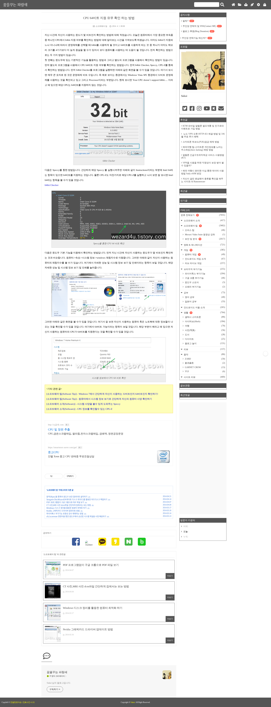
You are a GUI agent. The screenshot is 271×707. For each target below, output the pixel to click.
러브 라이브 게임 (204, 263)
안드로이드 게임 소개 (204, 259)
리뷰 (204, 349)
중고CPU (53, 452)
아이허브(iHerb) (204, 321)
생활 (204, 312)
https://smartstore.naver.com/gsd (62, 447)
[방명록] (246, 4)
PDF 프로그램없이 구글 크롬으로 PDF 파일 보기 (65, 502)
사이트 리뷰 (204, 377)
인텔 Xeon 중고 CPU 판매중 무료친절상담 (71, 456)
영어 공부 (204, 297)
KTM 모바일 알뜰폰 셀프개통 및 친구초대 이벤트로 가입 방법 (202, 127)
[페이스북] (76, 542)
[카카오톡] (102, 542)
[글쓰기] (252, 4)
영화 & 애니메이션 (204, 244)
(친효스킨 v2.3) (28, 702)
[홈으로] (233, 4)
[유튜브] (206, 109)
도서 (204, 334)
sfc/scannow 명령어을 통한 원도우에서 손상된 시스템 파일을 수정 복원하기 (76, 516)
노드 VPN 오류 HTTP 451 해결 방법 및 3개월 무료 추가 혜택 (203, 135)
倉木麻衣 (204, 363)
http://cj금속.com (56, 425)
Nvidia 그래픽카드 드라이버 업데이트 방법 (63, 510)
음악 (204, 354)
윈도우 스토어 (204, 282)
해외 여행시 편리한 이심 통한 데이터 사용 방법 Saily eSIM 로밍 (202, 172)
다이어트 (204, 339)
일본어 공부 (204, 301)
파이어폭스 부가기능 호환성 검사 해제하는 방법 (64, 513)
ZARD (204, 359)
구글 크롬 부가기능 (204, 278)
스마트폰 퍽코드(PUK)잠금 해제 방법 (201, 142)
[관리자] (258, 4)
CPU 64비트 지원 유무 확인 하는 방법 (109, 18)
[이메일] (221, 109)
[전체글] (239, 4)
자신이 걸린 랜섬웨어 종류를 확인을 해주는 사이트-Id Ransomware (202, 180)
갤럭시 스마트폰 (204, 317)
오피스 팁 (204, 230)
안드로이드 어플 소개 (204, 307)
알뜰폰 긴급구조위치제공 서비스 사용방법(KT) (202, 156)
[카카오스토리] (115, 542)
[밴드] (142, 542)
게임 (204, 250)
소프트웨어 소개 (204, 220)
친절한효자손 (16, 702)
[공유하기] (55, 476)
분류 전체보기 (203, 215)
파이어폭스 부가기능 (204, 273)
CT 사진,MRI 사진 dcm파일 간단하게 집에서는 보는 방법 (68, 505)
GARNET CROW (204, 367)
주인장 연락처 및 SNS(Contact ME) (202, 26)
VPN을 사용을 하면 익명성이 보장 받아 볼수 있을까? (202, 164)
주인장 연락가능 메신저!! (196, 38)
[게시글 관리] (59, 476)
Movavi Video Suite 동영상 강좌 (204, 234)
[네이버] (129, 542)
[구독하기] (265, 353)
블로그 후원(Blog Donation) (198, 31)
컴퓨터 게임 (204, 254)
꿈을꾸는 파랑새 (15, 4)
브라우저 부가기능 (204, 269)
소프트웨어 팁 (101, 26)
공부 (204, 292)
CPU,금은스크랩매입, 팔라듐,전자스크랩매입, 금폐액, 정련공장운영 (85, 433)
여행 (204, 326)
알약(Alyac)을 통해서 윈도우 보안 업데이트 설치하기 (66, 496)
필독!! (188, 21)
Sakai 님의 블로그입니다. (59, 683)
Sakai (133, 702)
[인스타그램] (199, 109)
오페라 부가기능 (204, 286)
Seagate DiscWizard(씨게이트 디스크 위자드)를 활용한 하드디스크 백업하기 (76, 499)
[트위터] (89, 543)
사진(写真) (204, 330)
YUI (204, 371)
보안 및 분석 (204, 239)
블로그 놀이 (204, 343)
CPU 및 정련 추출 (59, 429)
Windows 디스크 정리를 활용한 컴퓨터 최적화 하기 (66, 508)
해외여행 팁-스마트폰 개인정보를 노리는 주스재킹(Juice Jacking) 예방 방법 (202, 148)
